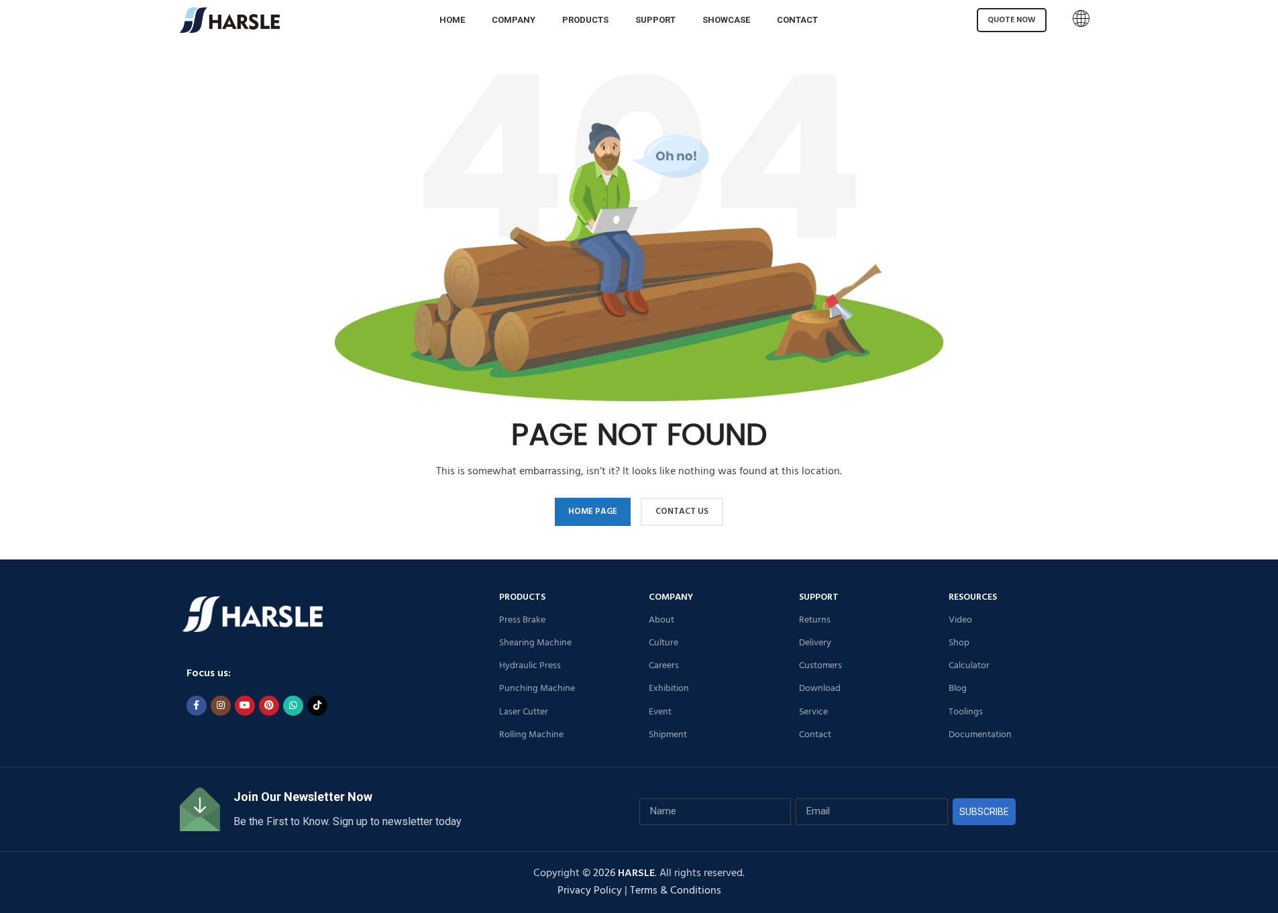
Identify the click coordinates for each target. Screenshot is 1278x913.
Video (960, 620)
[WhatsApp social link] (293, 706)
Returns (815, 620)
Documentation (980, 735)
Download (820, 688)
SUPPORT (819, 597)
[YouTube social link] (245, 706)
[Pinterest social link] (269, 706)
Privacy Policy (589, 891)
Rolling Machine (531, 735)
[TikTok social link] (317, 706)
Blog (958, 688)
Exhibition (669, 688)
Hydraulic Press (530, 666)
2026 (624, 873)
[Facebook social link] (197, 706)
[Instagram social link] (221, 706)
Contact (815, 735)
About (661, 620)
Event (660, 712)
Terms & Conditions (675, 891)
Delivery (815, 643)
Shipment (668, 735)
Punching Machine (537, 688)
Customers (820, 666)
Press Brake (522, 620)
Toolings (966, 712)
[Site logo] (230, 20)
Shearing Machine (535, 643)
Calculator (969, 666)
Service (813, 712)
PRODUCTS (522, 597)
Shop (959, 643)
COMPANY (671, 597)
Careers (664, 666)
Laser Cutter (523, 712)
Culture (663, 643)
